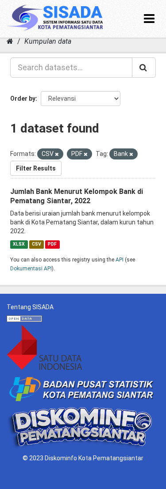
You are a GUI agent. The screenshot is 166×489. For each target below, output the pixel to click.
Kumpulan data (47, 41)
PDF (52, 244)
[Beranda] (10, 41)
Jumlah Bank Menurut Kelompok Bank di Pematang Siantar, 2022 (76, 196)
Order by (22, 98)
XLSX (19, 244)
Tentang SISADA (30, 307)
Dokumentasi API (31, 268)
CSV (36, 244)
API (120, 260)
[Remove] (57, 154)
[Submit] (144, 67)
